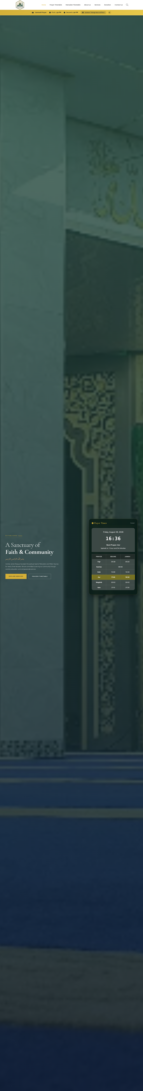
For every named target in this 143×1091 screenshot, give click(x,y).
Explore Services (16, 576)
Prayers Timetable (39, 576)
